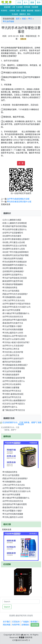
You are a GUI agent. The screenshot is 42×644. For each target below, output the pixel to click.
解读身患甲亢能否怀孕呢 (12, 281)
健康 (32, 2)
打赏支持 (16, 621)
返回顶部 (35, 625)
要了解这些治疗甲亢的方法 (13, 410)
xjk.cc (23, 635)
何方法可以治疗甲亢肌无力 (13, 404)
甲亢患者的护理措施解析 (12, 284)
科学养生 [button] (4, 11)
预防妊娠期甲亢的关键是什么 (14, 265)
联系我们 (34, 621)
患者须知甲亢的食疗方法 (12, 323)
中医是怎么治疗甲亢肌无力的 (14, 336)
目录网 (12, 615)
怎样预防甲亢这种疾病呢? (13, 271)
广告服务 (25, 621)
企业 (19, 2)
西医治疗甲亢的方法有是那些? (15, 294)
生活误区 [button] (15, 14)
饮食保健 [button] (35, 7)
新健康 (21, 637)
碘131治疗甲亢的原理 (11, 310)
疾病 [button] (18, 11)
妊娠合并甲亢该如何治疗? (13, 358)
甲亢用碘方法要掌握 (10, 387)
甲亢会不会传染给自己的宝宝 (14, 278)
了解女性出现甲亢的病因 (12, 258)
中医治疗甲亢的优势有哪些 (13, 368)
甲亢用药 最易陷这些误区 (13, 394)
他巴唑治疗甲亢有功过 (11, 391)
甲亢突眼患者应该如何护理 (13, 378)
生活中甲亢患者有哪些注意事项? (16, 239)
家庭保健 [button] (7, 7)
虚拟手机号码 (21, 615)
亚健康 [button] (23, 11)
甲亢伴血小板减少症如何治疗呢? (16, 342)
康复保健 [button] (30, 11)
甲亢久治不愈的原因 (10, 291)
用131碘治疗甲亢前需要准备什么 (16, 313)
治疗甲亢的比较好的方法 (12, 316)
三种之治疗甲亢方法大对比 (13, 300)
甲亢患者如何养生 (9, 287)
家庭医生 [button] (38, 11)
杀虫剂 (30, 615)
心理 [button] (13, 7)
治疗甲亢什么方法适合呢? (13, 345)
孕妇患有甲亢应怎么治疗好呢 (14, 245)
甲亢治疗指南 (8, 21)
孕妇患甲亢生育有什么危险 (13, 249)
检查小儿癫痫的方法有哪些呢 (14, 223)
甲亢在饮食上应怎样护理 (12, 352)
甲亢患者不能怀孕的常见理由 (14, 226)
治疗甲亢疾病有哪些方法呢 (18, 199)
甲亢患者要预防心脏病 (11, 297)
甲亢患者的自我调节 (10, 374)
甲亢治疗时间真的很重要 (12, 329)
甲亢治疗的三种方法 (10, 349)
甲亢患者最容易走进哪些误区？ (15, 365)
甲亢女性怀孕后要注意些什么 (14, 229)
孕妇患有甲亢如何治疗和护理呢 (15, 255)
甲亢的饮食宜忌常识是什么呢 (19, 201)
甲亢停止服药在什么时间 (12, 333)
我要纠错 (23, 39)
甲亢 (30, 19)
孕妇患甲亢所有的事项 (11, 236)
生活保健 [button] (19, 7)
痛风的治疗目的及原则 (11, 362)
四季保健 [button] (27, 7)
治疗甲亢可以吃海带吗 (11, 384)
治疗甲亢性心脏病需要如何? (14, 400)
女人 (26, 2)
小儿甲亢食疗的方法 (10, 355)
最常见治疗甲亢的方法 (11, 397)
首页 (18, 19)
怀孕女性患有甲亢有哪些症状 (14, 262)
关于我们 (6, 621)
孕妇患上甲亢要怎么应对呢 (13, 242)
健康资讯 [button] (22, 14)
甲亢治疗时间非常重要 (11, 371)
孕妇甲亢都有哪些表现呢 (12, 268)
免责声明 (16, 624)
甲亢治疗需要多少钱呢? (12, 326)
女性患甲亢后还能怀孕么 (12, 274)
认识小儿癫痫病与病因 (11, 220)
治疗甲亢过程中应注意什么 (13, 381)
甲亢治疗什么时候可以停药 (13, 339)
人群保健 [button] (12, 11)
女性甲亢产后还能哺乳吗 (12, 233)
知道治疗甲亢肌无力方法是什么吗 (16, 307)
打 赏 (21, 163)
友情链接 (25, 624)
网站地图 (6, 624)
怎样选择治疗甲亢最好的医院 (14, 320)
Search (7, 607)
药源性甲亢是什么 (9, 407)
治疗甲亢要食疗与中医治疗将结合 (16, 304)
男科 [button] (28, 14)
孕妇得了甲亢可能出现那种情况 (15, 252)
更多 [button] (39, 2)
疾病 (24, 19)
